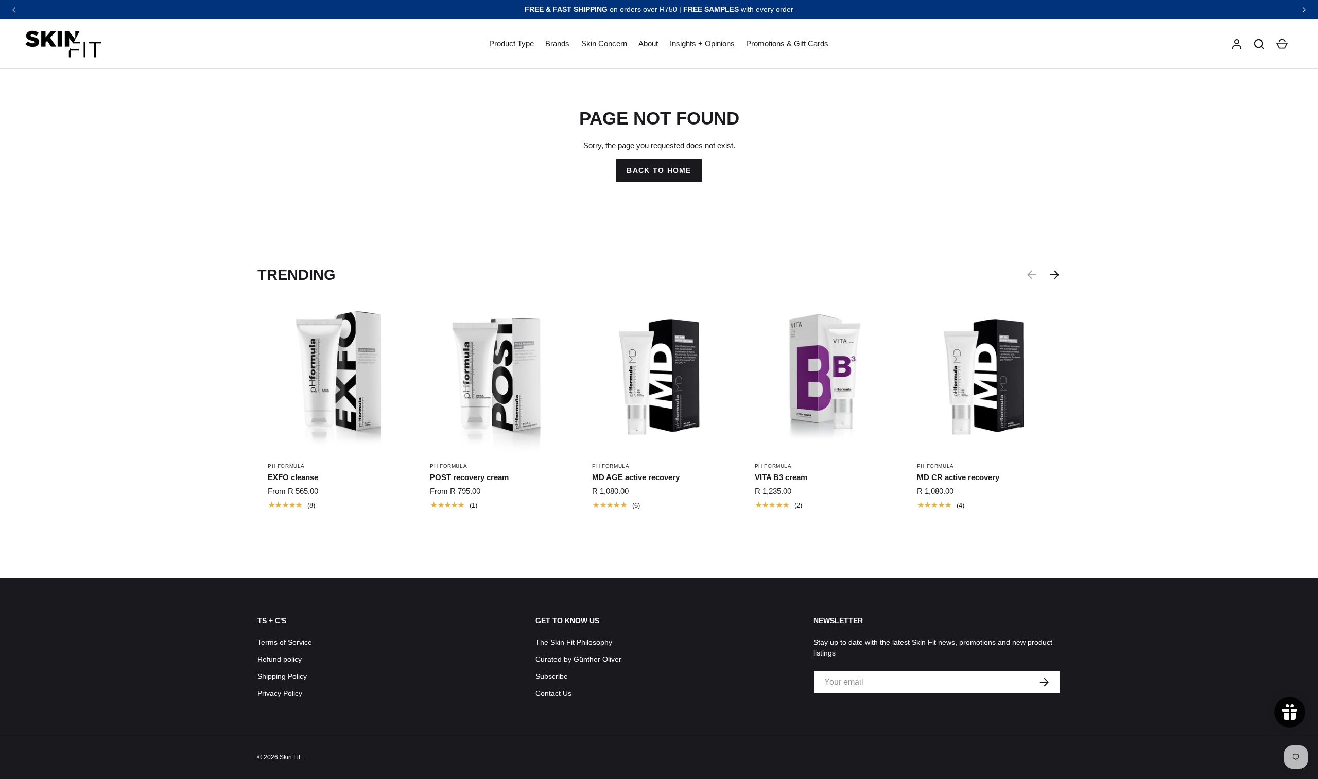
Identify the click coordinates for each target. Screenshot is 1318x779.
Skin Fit (290, 757)
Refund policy (279, 659)
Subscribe (551, 676)
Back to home (659, 170)
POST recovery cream (469, 477)
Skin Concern (604, 43)
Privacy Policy (279, 693)
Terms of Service (284, 642)
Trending (296, 275)
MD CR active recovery (958, 477)
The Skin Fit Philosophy (573, 642)
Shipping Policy (282, 676)
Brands (557, 43)
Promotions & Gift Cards (787, 43)
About (648, 43)
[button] (1259, 44)
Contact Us (553, 693)
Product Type (511, 43)
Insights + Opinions (702, 43)
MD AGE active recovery (636, 477)
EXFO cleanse (293, 477)
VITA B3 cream (781, 477)
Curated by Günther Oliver (578, 659)
